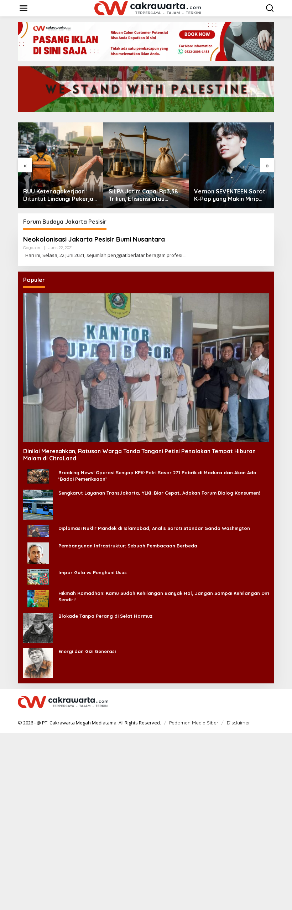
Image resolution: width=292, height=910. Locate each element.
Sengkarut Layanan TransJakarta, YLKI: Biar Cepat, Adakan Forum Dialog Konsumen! (159, 493)
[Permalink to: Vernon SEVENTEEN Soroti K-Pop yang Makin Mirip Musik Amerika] (231, 165)
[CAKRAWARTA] (147, 7)
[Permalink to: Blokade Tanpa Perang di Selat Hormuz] (38, 626)
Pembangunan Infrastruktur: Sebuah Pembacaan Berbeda (127, 545)
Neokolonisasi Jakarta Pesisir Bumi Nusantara (94, 239)
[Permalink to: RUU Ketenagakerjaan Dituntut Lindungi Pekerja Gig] (60, 165)
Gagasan (31, 247)
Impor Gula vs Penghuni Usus (92, 572)
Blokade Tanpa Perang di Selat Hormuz (105, 616)
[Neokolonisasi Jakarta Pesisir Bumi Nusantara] (185, 255)
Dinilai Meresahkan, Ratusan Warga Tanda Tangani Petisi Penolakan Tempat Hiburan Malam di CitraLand (139, 455)
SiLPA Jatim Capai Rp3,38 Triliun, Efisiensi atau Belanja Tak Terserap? (143, 195)
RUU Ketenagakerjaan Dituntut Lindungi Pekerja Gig (58, 195)
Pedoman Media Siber (193, 723)
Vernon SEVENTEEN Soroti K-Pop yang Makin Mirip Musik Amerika (230, 195)
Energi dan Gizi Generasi (87, 651)
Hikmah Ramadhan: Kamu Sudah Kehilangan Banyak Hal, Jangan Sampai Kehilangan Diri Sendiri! (163, 596)
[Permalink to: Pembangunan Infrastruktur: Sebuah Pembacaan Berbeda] (38, 552)
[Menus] (23, 8)
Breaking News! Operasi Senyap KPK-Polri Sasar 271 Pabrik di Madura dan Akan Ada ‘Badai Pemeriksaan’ (157, 476)
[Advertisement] (146, 821)
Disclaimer (238, 723)
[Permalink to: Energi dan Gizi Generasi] (38, 662)
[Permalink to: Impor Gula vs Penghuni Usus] (38, 576)
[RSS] (269, 702)
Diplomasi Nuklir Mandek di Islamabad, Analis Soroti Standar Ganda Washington (154, 528)
